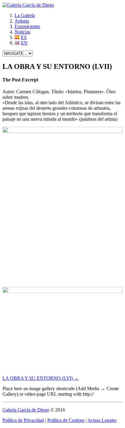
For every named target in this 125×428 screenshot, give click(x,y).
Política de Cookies (65, 420)
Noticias (22, 31)
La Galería (25, 15)
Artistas (22, 20)
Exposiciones (27, 26)
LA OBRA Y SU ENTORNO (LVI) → (40, 378)
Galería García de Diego (25, 409)
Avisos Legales (102, 420)
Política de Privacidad (23, 420)
